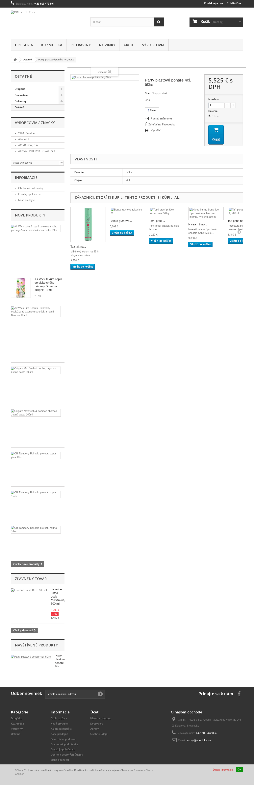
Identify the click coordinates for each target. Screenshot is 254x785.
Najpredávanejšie (61, 728)
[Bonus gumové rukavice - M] (127, 211)
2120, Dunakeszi (27, 133)
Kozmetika (51, 45)
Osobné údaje (98, 734)
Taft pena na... (237, 220)
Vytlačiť (155, 130)
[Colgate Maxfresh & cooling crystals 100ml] (36, 370)
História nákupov (100, 718)
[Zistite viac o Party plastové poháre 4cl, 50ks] (31, 657)
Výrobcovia (153, 45)
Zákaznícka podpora (63, 739)
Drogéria (24, 45)
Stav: (148, 93)
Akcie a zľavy (59, 718)
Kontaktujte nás (213, 3)
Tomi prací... (157, 220)
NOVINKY (107, 45)
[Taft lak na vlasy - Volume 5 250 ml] (88, 224)
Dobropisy (96, 723)
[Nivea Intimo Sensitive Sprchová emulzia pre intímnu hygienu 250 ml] (206, 213)
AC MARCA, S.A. (28, 145)
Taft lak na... (78, 246)
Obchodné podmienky (30, 188)
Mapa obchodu (60, 759)
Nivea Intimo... (197, 224)
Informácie (26, 177)
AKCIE (128, 45)
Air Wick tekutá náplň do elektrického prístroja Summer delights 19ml (48, 284)
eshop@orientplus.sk (199, 740)
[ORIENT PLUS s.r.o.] (47, 22)
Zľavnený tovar (31, 578)
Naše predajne (26, 200)
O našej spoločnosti (29, 194)
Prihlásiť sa (234, 3)
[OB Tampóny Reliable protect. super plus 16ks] (36, 455)
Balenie (213, 111)
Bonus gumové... (121, 220)
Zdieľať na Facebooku (161, 124)
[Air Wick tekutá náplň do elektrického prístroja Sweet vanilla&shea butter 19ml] (36, 228)
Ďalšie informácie (223, 769)
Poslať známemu (161, 118)
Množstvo (214, 99)
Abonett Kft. (24, 139)
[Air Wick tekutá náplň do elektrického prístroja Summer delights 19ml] (21, 288)
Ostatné (19, 107)
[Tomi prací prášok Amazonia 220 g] (166, 211)
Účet (94, 712)
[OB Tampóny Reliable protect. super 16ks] (36, 494)
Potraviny (80, 45)
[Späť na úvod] (15, 59)
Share (152, 110)
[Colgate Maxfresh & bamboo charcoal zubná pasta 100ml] (36, 413)
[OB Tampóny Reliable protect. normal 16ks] (36, 530)
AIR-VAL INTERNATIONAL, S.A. (36, 151)
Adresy (94, 728)
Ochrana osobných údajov (67, 754)
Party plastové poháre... (60, 659)
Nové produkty (30, 215)
